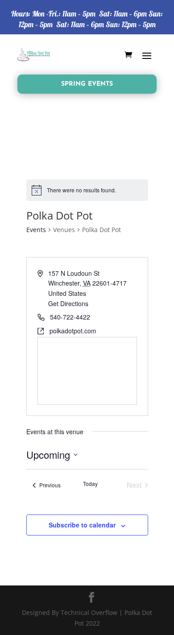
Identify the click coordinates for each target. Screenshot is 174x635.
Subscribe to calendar (82, 524)
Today (90, 483)
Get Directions (68, 303)
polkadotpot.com (73, 330)
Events (36, 229)
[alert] (87, 190)
